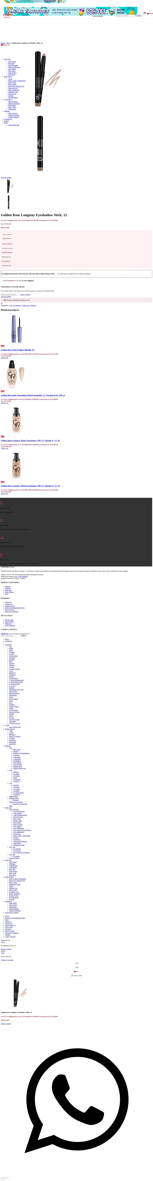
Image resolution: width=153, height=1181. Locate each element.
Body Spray (12, 107)
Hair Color (11, 71)
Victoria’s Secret (14, 723)
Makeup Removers (19, 768)
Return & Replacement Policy (15, 608)
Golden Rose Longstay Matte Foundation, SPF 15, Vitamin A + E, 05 (30, 486)
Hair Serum (12, 61)
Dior (10, 661)
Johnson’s (12, 673)
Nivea (11, 697)
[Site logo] (7, 19)
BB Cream (16, 749)
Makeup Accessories (16, 802)
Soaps (10, 79)
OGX (11, 701)
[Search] (129, 12)
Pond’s (11, 708)
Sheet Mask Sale (13, 125)
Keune (11, 676)
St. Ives (11, 718)
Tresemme (12, 721)
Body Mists (12, 105)
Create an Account (7, 960)
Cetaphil (12, 652)
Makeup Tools (14, 798)
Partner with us (10, 606)
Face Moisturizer (18, 832)
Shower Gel (12, 94)
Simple (11, 714)
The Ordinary (13, 699)
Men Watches (12, 113)
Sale (6, 594)
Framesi (11, 665)
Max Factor (13, 691)
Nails (11, 806)
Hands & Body (14, 858)
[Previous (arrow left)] (1, 1179)
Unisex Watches (13, 117)
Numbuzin (12, 742)
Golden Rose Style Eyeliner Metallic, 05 (17, 350)
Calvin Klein (13, 656)
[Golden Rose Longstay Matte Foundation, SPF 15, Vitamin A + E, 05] (16, 480)
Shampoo (12, 864)
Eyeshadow (17, 305)
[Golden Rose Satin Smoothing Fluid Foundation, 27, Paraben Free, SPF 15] (16, 389)
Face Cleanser (18, 824)
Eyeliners (16, 774)
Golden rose (26, 305)
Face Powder (17, 764)
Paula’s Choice (14, 706)
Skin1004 (12, 744)
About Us (8, 602)
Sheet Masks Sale (15, 727)
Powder (10, 96)
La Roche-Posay (14, 684)
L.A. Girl (12, 686)
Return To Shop (6, 949)
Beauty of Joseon (15, 736)
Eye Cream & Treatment (21, 852)
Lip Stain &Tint (18, 793)
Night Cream (17, 821)
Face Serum (17, 823)
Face (10, 748)
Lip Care (12, 854)
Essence (11, 663)
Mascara (16, 772)
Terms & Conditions (11, 611)
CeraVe (11, 654)
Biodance (12, 734)
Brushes (16, 800)
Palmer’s (12, 704)
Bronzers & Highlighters (21, 753)
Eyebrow (16, 781)
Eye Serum (17, 851)
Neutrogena (13, 695)
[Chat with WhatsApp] (76, 1175)
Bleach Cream (18, 817)
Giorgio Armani (14, 669)
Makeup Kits (13, 796)
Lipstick (16, 785)
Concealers (17, 757)
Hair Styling (12, 73)
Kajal (15, 778)
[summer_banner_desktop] (70, 15)
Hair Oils (11, 63)
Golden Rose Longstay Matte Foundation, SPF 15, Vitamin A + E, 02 (30, 440)
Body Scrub (12, 84)
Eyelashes (16, 776)
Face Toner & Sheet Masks (22, 830)
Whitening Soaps (19, 845)
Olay (10, 703)
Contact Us (8, 604)
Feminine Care (13, 92)
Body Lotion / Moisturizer (17, 81)
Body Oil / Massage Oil (16, 86)
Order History (9, 622)
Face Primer (17, 763)
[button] (4, 358)
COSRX (12, 738)
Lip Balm (16, 791)
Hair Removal (13, 97)
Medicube (12, 740)
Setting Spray (17, 766)
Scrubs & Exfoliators (20, 841)
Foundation (17, 761)
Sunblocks (16, 839)
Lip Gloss (16, 789)
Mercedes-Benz (14, 693)
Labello (11, 688)
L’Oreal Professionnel (16, 680)
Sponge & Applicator (20, 804)
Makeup (33, 305)
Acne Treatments (18, 811)
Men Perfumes (13, 102)
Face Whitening (18, 828)
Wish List (8, 623)
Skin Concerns (14, 809)
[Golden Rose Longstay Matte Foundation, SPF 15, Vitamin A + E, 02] (16, 435)
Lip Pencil (16, 794)
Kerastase (12, 675)
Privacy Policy (10, 610)
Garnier (11, 667)
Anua (11, 731)
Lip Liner (16, 787)
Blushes (16, 751)
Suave (11, 716)
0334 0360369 (23, 576)
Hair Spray (12, 75)
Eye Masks (17, 849)
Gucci (11, 671)
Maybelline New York (16, 690)
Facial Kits (16, 834)
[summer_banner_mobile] (35, 2)
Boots (11, 648)
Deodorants (12, 109)
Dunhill (11, 660)
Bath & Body (9, 592)
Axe (10, 646)
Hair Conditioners (14, 67)
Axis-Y (11, 733)
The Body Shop (14, 719)
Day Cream (17, 819)
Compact (16, 755)
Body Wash (12, 82)
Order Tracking (10, 625)
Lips (10, 783)
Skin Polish (17, 843)
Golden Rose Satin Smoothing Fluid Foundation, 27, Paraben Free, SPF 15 (33, 395)
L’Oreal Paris (13, 678)
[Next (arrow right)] (4, 1179)
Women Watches (13, 115)
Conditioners (13, 866)
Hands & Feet (12, 88)
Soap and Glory (14, 712)
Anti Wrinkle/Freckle (20, 815)
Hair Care (8, 590)
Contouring (17, 759)
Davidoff (12, 658)
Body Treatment (13, 90)
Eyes (10, 305)
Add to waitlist (25, 294)
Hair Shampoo (13, 65)
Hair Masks (12, 69)
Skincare (8, 588)
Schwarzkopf (13, 710)
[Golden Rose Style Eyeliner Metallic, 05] (16, 344)
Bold (10, 650)
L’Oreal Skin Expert (15, 682)
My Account (9, 620)
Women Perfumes (14, 103)
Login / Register (10, 937)
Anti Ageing (17, 813)
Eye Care (12, 847)
